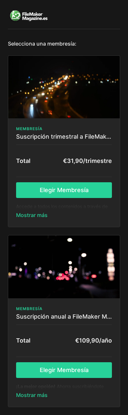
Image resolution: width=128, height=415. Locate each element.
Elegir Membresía (64, 190)
